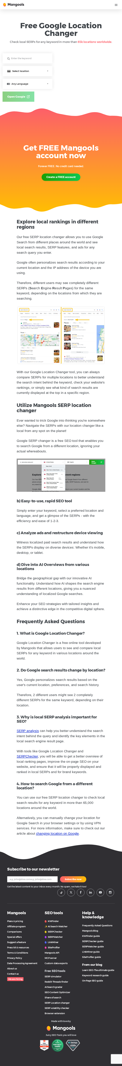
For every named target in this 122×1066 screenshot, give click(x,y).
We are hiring (15, 979)
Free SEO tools (55, 971)
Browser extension (55, 1013)
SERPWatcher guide (93, 946)
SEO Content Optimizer (57, 992)
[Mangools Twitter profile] (71, 892)
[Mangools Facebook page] (81, 892)
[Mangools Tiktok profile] (61, 892)
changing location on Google (57, 833)
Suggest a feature (16, 942)
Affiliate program (16, 926)
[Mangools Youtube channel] (100, 892)
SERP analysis (28, 731)
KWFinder (53, 921)
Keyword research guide (95, 975)
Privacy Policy (14, 958)
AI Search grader (53, 987)
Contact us (13, 973)
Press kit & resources (18, 947)
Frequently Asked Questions (97, 925)
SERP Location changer (57, 1002)
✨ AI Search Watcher (56, 926)
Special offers (14, 937)
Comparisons (14, 931)
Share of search (53, 997)
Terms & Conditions (17, 952)
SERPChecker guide (92, 941)
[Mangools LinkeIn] (90, 892)
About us (12, 968)
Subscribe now (73, 879)
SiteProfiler (53, 947)
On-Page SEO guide (92, 980)
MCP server (51, 958)
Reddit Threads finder (56, 981)
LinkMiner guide (90, 951)
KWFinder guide (91, 936)
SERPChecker (27, 756)
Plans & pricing (15, 921)
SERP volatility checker (57, 1008)
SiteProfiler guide (91, 957)
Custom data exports (56, 963)
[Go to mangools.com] (61, 1028)
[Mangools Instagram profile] (110, 892)
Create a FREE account (61, 177)
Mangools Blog (90, 930)
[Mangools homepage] (14, 5)
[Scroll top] (114, 1052)
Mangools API (52, 952)
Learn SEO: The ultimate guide (98, 970)
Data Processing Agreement (22, 963)
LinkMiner (52, 942)
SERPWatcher (55, 937)
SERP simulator (53, 976)
